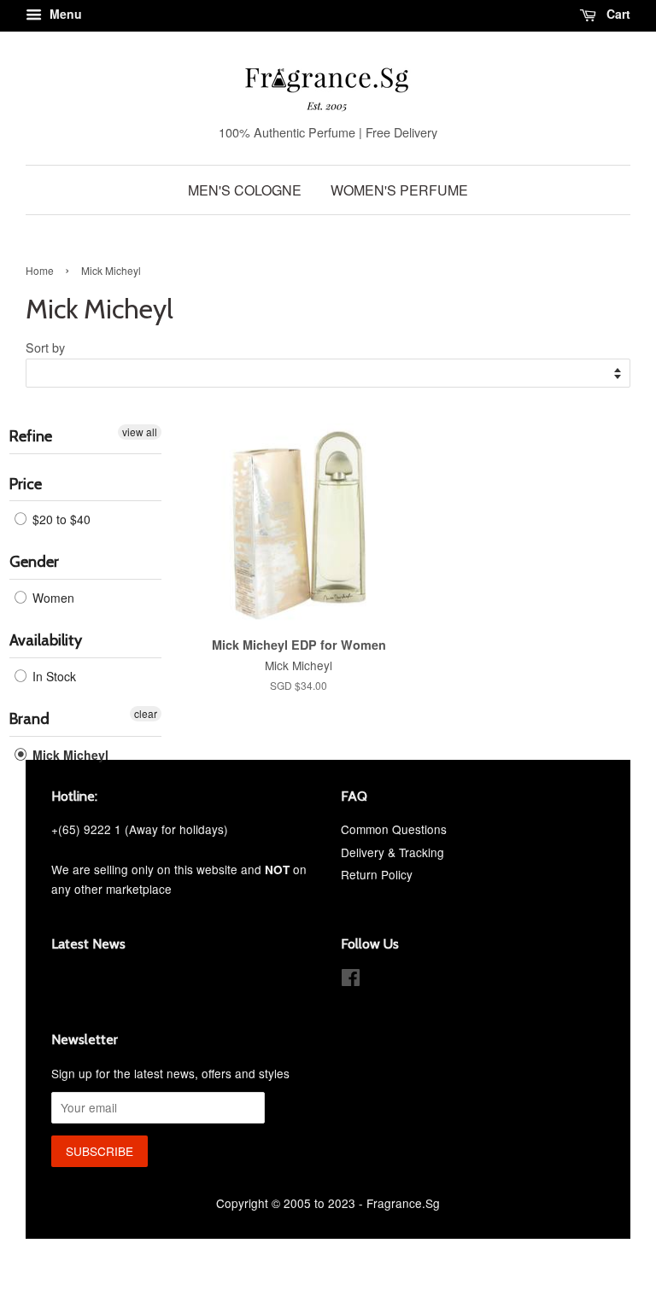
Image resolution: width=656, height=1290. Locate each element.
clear (145, 713)
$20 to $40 (60, 519)
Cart (616, 13)
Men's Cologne (245, 190)
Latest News (88, 944)
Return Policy (377, 874)
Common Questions (394, 829)
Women (51, 597)
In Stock (52, 676)
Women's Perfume (399, 190)
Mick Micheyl (68, 754)
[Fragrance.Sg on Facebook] (350, 980)
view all (139, 431)
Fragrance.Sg (403, 1202)
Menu (64, 13)
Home (40, 270)
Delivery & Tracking (392, 852)
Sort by (45, 347)
